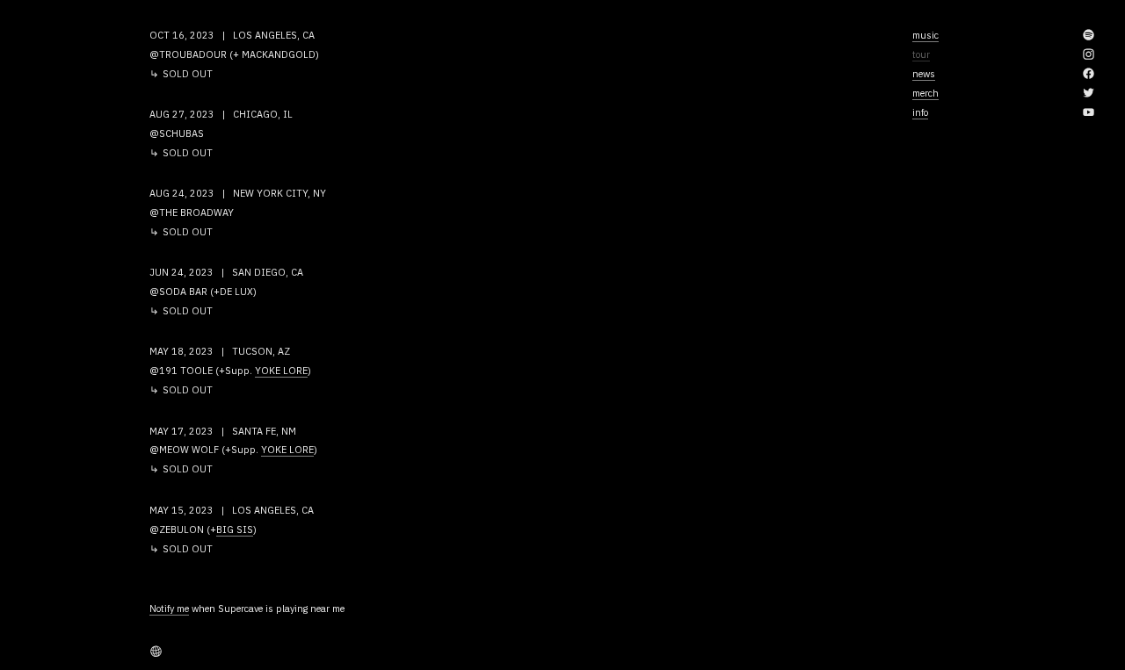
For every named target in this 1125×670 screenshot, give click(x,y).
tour (921, 54)
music (925, 35)
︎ (156, 651)
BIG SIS (234, 529)
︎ (1088, 74)
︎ (1088, 112)
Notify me (169, 608)
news (923, 74)
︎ (1088, 93)
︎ (1088, 35)
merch (925, 93)
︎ (1088, 54)
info (920, 112)
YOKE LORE (281, 370)
